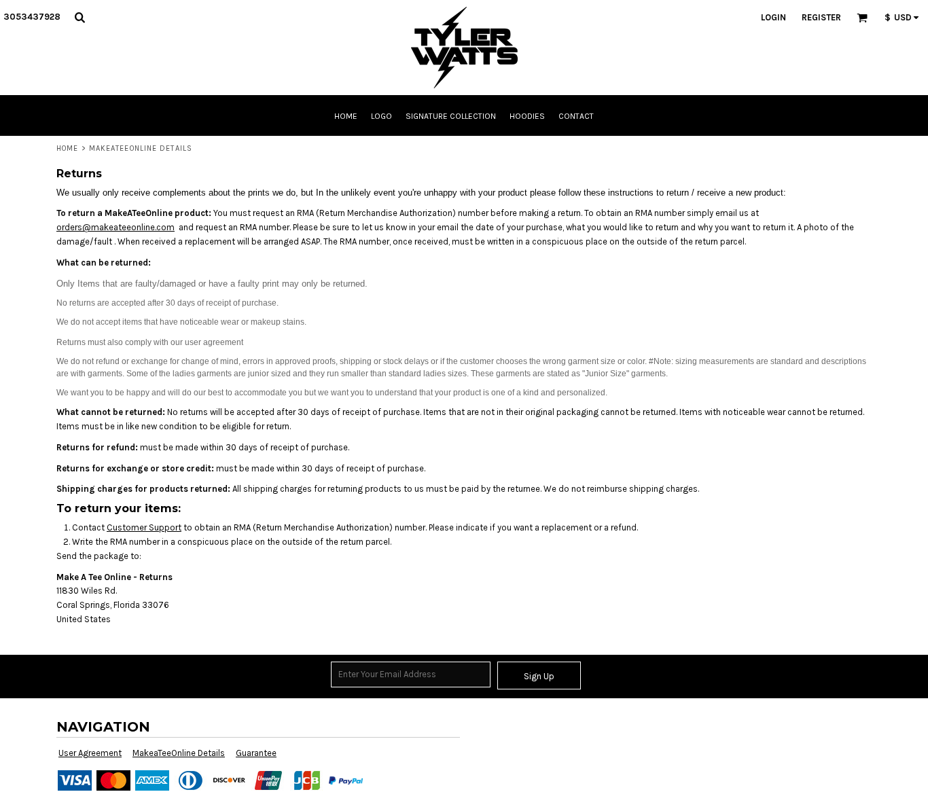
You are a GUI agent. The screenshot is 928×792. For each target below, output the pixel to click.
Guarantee (256, 753)
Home (67, 148)
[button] (79, 17)
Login (773, 17)
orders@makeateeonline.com (115, 227)
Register (821, 17)
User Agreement (90, 753)
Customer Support (144, 527)
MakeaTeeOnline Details (178, 753)
